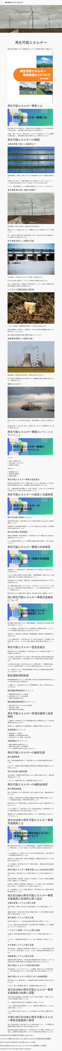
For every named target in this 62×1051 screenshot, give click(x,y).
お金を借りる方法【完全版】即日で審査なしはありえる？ (16, 1035)
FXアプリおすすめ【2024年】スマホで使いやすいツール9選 (17, 1042)
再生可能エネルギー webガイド (14, 2)
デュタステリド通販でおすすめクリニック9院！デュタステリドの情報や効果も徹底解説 (25, 1038)
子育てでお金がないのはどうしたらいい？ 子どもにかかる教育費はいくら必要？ (23, 1045)
